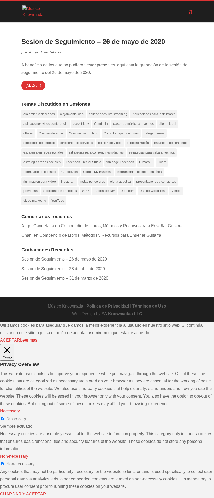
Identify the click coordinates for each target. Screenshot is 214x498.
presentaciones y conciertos (156, 181)
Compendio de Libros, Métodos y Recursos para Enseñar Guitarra (122, 226)
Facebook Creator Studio (83, 162)
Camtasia (101, 124)
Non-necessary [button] (14, 456)
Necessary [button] (10, 411)
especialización (138, 143)
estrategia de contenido (171, 143)
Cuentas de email (51, 133)
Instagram (68, 181)
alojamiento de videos (39, 114)
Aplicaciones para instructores (154, 114)
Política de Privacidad (107, 306)
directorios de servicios (76, 143)
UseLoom (127, 191)
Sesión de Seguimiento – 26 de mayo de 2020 (93, 42)
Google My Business (97, 172)
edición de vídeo (110, 143)
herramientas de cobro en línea (139, 172)
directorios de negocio (39, 143)
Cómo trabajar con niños (121, 133)
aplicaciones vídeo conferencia (45, 124)
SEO (85, 191)
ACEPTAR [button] (10, 340)
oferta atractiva (120, 181)
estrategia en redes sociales (43, 152)
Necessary (16, 418)
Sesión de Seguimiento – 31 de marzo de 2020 (64, 278)
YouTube (57, 200)
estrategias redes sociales (42, 162)
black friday (81, 124)
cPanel (28, 133)
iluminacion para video (39, 181)
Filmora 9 (145, 162)
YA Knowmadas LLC (122, 314)
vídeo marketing (34, 200)
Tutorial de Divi (104, 191)
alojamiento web (72, 114)
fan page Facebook (120, 162)
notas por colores (92, 181)
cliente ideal (167, 124)
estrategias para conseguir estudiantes (96, 152)
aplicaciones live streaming (108, 114)
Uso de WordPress (153, 191)
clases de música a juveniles (133, 124)
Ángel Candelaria (45, 52)
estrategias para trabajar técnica (152, 152)
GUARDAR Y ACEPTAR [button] (23, 494)
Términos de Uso (149, 306)
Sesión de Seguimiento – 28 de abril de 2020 (63, 269)
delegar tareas (154, 133)
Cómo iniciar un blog (83, 133)
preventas (30, 191)
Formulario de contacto (39, 172)
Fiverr (162, 162)
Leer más (28, 340)
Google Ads (69, 172)
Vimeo (176, 191)
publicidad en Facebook (60, 191)
